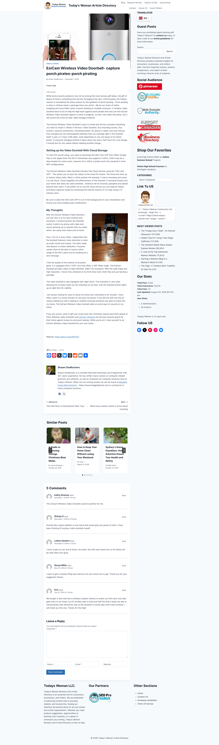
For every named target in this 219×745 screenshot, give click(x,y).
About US (143, 8)
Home (140, 693)
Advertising (165, 2)
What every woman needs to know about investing (109, 405)
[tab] (82, 475)
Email (78, 664)
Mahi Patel (112, 465)
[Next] (124, 450)
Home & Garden (52, 64)
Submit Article (150, 2)
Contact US (143, 697)
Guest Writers (156, 8)
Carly (81, 462)
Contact (132, 8)
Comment (51, 629)
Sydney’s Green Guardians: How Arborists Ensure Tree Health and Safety (115, 454)
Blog (123, 2)
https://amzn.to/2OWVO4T (67, 337)
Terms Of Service (145, 704)
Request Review (134, 2)
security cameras (87, 317)
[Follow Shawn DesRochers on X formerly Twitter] (64, 394)
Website (107, 664)
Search (140, 47)
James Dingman (57, 465)
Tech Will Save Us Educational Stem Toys (65, 404)
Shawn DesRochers (56, 79)
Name (50, 664)
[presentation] (59, 436)
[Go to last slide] (50, 450)
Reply (124, 495)
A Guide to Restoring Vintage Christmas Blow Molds (57, 454)
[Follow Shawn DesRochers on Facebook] (60, 394)
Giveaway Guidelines (147, 700)
